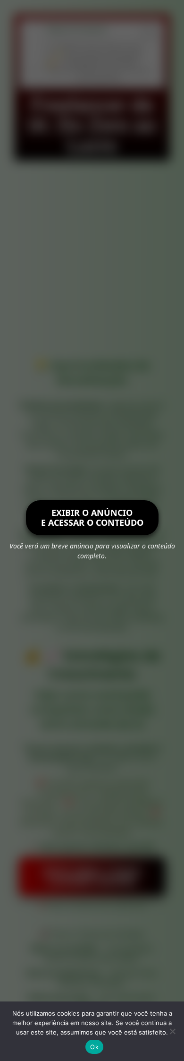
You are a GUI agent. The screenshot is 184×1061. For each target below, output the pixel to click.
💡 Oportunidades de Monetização (99, 53)
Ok (94, 1047)
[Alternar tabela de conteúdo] (144, 32)
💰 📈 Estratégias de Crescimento (92, 62)
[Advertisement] (92, 257)
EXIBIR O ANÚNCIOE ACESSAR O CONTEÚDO (92, 517)
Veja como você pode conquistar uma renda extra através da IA (99, 75)
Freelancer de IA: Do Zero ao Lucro (99, 44)
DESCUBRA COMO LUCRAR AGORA (92, 876)
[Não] (172, 1031)
